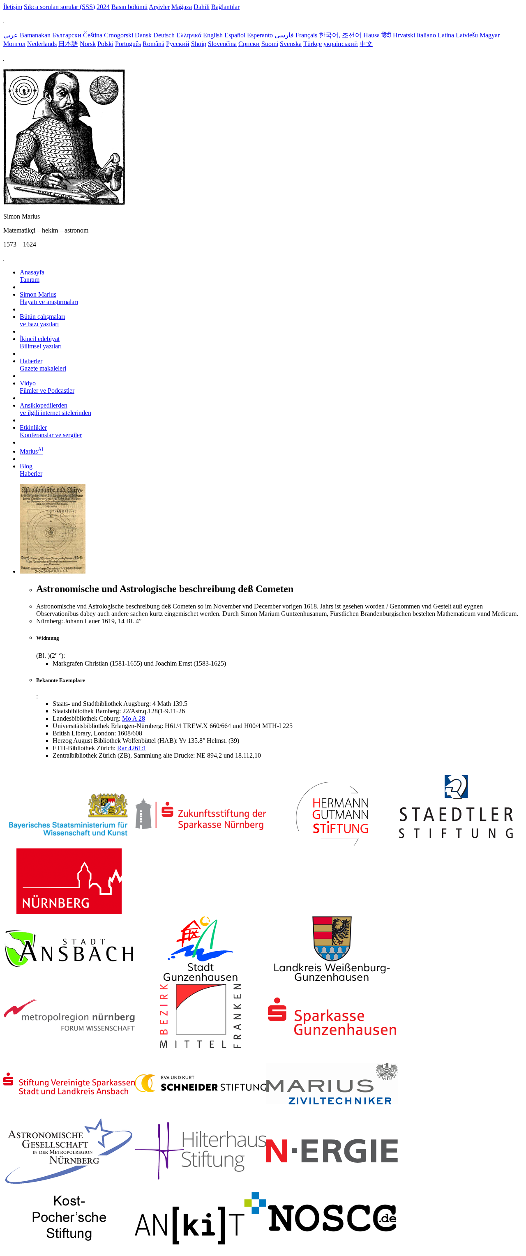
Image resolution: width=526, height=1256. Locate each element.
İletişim (12, 6)
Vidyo (47, 387)
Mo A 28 (133, 718)
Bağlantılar (225, 6)
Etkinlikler (51, 431)
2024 (103, 6)
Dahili (202, 6)
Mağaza (181, 6)
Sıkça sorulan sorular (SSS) (59, 6)
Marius (31, 451)
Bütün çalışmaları (42, 320)
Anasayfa (32, 276)
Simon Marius (49, 298)
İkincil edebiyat (41, 342)
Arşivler (159, 6)
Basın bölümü (129, 6)
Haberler (43, 364)
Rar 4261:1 (131, 747)
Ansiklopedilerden (55, 409)
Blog (31, 470)
